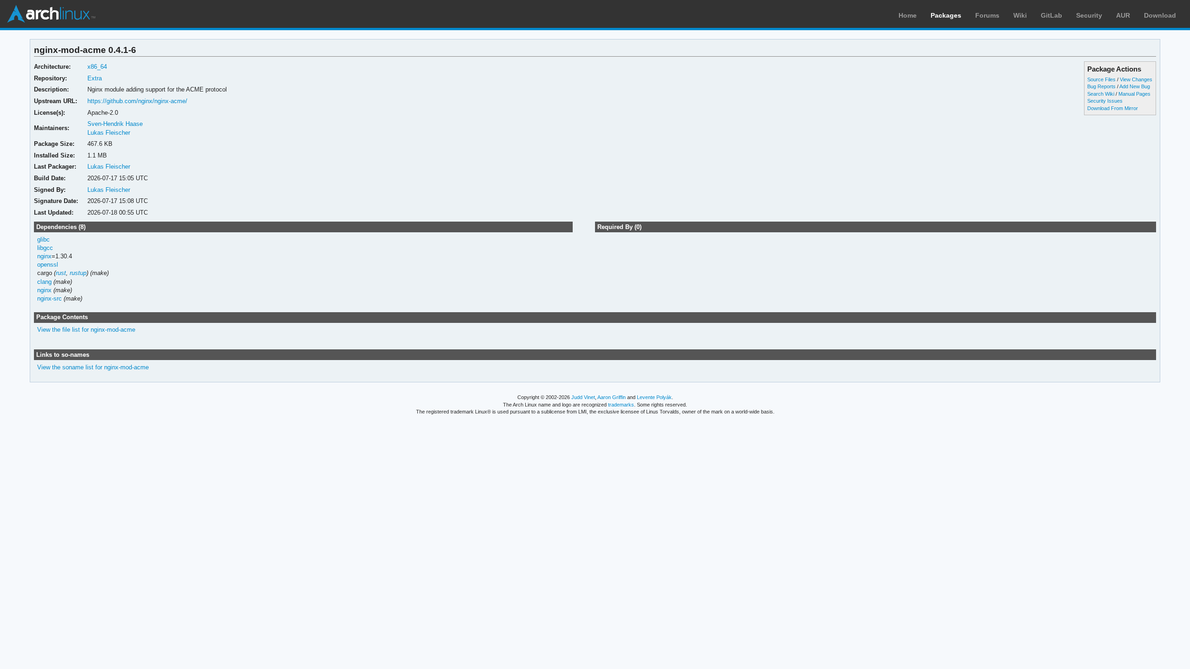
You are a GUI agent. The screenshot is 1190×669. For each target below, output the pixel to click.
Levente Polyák (654, 397)
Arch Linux (51, 14)
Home (908, 15)
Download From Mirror (1112, 108)
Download (1160, 15)
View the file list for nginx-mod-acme (86, 329)
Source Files (1101, 79)
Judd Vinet (583, 397)
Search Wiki (1100, 94)
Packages (946, 15)
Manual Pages (1134, 94)
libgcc (45, 247)
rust (61, 272)
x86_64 (97, 66)
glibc (43, 239)
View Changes (1136, 79)
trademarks (621, 404)
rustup (78, 272)
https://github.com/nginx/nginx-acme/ (137, 101)
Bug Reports (1101, 86)
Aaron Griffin (611, 397)
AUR (1123, 15)
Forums (987, 15)
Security (1089, 15)
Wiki (1020, 15)
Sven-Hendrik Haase (115, 123)
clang (44, 281)
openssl (47, 264)
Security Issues (1105, 101)
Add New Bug (1134, 86)
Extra (94, 78)
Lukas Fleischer (108, 132)
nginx (44, 256)
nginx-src (49, 298)
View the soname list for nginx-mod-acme (93, 367)
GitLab (1051, 15)
